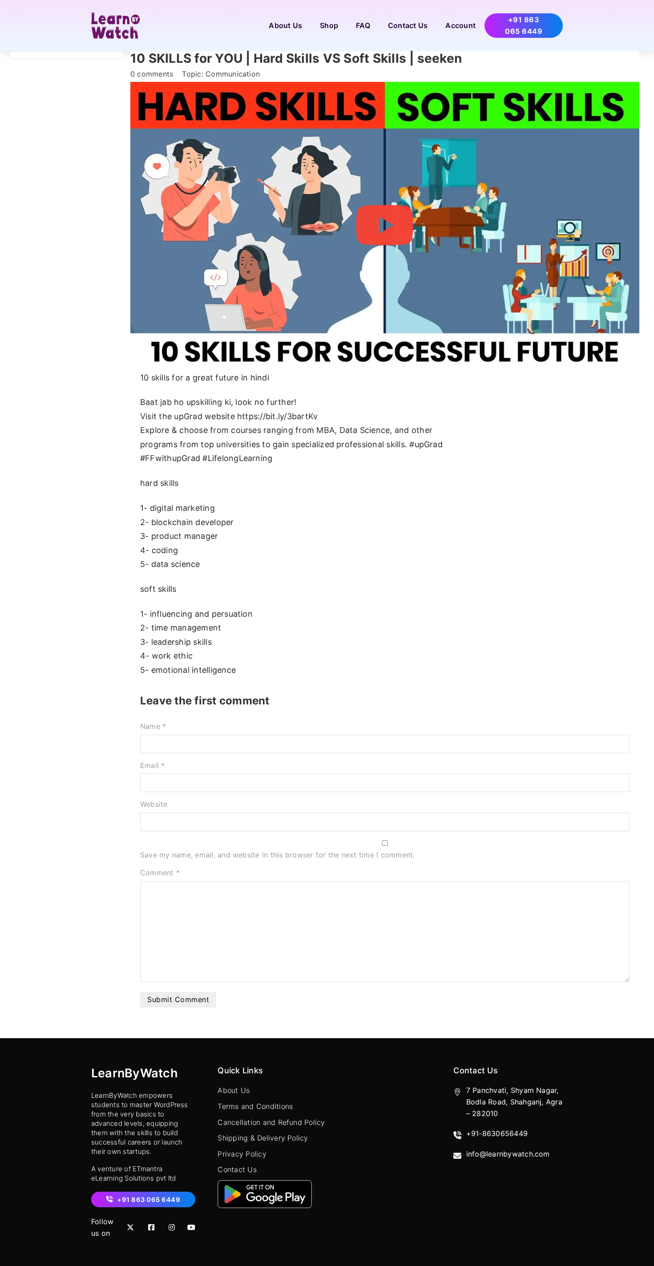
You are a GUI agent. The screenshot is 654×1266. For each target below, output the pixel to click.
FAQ (363, 25)
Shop (329, 25)
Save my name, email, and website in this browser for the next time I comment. (277, 854)
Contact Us (408, 25)
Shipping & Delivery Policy (263, 1137)
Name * (153, 726)
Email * (152, 765)
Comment (160, 872)
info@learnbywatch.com (508, 1153)
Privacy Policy (242, 1153)
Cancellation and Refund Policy (271, 1122)
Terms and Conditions (255, 1106)
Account (460, 25)
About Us (285, 25)
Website (154, 804)
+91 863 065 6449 (523, 25)
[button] (385, 225)
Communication (233, 73)
